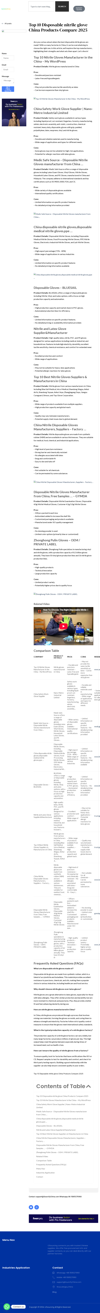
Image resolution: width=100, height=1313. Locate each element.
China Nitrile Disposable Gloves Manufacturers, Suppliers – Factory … (61, 1139)
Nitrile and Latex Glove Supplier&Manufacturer (56, 1130)
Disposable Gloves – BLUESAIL (49, 1126)
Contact (39, 1177)
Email (4, 65)
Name (4, 53)
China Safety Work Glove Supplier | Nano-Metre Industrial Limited (60, 1106)
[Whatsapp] (36, 1207)
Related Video (42, 1156)
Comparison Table (44, 1160)
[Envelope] (31, 1207)
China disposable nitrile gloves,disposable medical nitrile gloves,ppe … (59, 1120)
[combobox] (41, 6)
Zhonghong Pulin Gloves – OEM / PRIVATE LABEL (57, 1152)
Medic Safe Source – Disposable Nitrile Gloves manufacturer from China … (61, 1113)
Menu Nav (40, 1168)
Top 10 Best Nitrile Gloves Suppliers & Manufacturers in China (62, 1134)
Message (5, 76)
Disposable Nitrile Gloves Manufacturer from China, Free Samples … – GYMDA (60, 1146)
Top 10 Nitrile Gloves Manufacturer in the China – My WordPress (63, 1100)
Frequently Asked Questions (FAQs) (51, 1164)
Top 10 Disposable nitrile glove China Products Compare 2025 (62, 1096)
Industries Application (45, 1172)
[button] (88, 1086)
